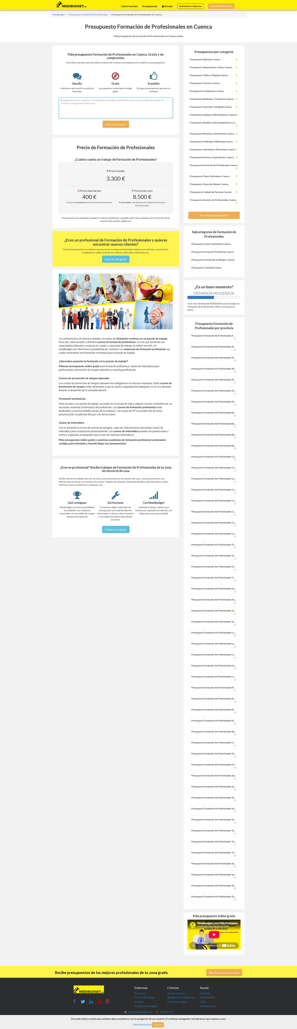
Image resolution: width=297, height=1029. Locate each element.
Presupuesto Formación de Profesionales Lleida (214, 665)
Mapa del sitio (207, 997)
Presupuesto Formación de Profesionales (88, 14)
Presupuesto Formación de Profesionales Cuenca (213, 165)
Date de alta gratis (116, 259)
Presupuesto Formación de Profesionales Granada (214, 566)
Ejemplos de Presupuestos (181, 997)
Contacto (205, 993)
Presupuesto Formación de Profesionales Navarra (214, 731)
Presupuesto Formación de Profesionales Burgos (214, 445)
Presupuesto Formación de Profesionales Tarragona (214, 830)
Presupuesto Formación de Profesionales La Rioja (214, 632)
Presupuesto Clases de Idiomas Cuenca (209, 184)
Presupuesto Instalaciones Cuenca (207, 91)
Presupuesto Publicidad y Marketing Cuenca (211, 141)
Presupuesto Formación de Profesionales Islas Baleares (214, 610)
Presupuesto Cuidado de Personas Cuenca (210, 192)
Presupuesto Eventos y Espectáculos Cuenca (212, 157)
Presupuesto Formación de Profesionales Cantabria (214, 478)
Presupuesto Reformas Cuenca (205, 59)
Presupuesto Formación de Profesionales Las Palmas (214, 643)
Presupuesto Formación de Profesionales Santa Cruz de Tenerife (214, 786)
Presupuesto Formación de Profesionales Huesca (214, 599)
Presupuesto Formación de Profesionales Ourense (214, 742)
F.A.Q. (203, 1001)
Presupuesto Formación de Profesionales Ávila (213, 401)
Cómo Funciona (129, 6)
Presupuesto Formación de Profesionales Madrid (214, 687)
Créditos (139, 1001)
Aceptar (158, 1024)
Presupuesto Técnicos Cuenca (205, 83)
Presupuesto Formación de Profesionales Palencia (214, 753)
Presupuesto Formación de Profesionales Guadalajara (214, 577)
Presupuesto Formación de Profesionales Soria (213, 819)
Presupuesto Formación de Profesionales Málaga (214, 698)
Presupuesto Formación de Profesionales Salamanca (214, 775)
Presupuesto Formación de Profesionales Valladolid (214, 874)
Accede (168, 6)
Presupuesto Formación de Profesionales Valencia (214, 863)
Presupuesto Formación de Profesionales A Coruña (214, 335)
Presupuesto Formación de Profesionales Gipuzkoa (214, 544)
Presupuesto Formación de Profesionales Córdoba (214, 522)
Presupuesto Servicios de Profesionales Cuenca (213, 200)
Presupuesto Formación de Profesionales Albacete (214, 357)
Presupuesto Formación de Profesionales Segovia (214, 797)
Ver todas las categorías (214, 215)
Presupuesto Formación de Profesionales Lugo (213, 676)
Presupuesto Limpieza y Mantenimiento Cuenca (213, 114)
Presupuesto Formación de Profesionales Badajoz (214, 412)
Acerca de (139, 993)
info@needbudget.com (140, 1011)
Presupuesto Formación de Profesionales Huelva (214, 588)
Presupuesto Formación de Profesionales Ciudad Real (214, 511)
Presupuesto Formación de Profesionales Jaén (213, 621)
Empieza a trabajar (116, 529)
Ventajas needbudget (145, 1006)
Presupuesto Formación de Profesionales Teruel (214, 841)
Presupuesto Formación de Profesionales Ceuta (214, 500)
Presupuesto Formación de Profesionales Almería (214, 379)
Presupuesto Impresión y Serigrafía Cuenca (211, 106)
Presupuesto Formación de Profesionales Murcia (214, 720)
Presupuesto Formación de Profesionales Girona (214, 555)
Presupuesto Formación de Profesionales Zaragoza (214, 896)
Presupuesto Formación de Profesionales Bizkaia (214, 434)
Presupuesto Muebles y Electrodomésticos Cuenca (214, 122)
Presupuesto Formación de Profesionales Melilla (214, 709)
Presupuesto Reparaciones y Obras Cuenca (211, 67)
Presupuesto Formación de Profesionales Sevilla (214, 808)
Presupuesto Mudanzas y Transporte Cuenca (212, 99)
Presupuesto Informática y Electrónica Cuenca (212, 149)
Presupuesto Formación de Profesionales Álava (214, 346)
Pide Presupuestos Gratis (224, 972)
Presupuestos (149, 6)
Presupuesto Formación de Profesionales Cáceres (214, 456)
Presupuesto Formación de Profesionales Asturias (214, 390)
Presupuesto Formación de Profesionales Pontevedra (214, 764)
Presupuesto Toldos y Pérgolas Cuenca (209, 75)
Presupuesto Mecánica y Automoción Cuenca (212, 133)
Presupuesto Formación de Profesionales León (213, 654)
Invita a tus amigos (177, 1001)
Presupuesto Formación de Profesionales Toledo (214, 852)
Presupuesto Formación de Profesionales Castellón (214, 489)
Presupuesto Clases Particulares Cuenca (209, 176)
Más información (142, 1024)
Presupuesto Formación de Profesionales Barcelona (214, 423)
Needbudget (59, 14)
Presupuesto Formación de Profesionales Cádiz (214, 467)
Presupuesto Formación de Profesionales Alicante (214, 368)
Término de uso (208, 1006)
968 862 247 (166, 1011)
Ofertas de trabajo (144, 997)
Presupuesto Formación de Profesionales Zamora (214, 885)
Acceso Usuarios (176, 993)
